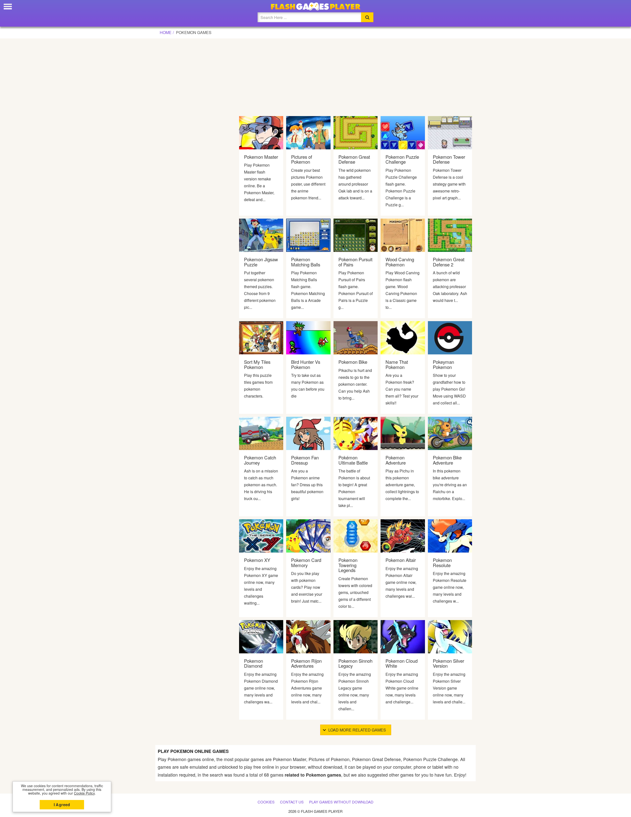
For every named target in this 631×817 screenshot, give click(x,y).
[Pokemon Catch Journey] (261, 433)
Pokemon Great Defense (354, 159)
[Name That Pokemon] (403, 337)
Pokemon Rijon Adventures (306, 663)
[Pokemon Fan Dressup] (308, 433)
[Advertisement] (315, 75)
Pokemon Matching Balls (305, 262)
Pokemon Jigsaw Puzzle (261, 262)
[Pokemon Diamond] (261, 636)
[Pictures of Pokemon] (308, 132)
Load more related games (357, 730)
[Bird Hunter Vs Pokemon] (308, 337)
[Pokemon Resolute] (450, 535)
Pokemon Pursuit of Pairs (355, 262)
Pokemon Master (261, 157)
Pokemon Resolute (442, 562)
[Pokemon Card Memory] (308, 535)
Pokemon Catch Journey (260, 460)
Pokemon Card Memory (306, 562)
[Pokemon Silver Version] (450, 636)
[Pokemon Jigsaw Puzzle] (261, 235)
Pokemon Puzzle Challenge (402, 159)
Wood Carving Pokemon (400, 262)
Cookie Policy (84, 793)
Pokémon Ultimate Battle (353, 460)
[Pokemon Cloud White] (403, 636)
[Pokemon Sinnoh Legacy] (355, 636)
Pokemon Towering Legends (347, 565)
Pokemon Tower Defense (449, 159)
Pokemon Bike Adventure (447, 460)
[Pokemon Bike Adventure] (450, 433)
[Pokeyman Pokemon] (450, 337)
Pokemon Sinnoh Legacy (355, 663)
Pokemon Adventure (396, 460)
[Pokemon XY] (261, 535)
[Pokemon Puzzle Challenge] (403, 132)
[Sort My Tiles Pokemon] (261, 337)
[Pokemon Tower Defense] (450, 132)
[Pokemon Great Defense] (355, 132)
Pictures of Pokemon (301, 159)
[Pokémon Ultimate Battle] (355, 433)
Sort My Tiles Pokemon (257, 364)
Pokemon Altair (401, 560)
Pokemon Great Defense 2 (448, 262)
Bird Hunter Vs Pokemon (305, 364)
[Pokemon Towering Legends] (355, 535)
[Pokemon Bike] (355, 337)
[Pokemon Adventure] (403, 433)
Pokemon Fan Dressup (305, 460)
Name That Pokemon (397, 364)
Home (166, 32)
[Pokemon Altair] (403, 535)
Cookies (266, 801)
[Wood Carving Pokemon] (403, 235)
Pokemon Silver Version (448, 663)
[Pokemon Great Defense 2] (450, 235)
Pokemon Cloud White (402, 663)
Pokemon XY (257, 560)
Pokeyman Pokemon (443, 364)
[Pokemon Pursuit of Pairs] (355, 235)
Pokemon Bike (352, 362)
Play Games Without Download (341, 801)
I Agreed (62, 804)
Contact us (292, 801)
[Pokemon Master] (261, 132)
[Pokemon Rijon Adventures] (308, 636)
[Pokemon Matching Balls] (308, 235)
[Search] (367, 17)
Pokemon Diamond (253, 663)
